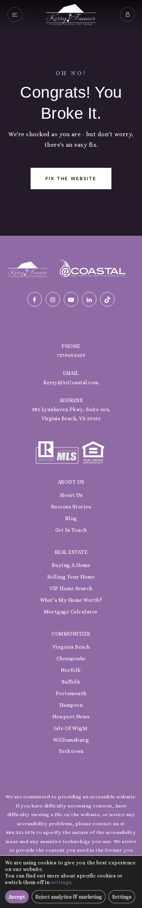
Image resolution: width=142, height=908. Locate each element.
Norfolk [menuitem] (71, 670)
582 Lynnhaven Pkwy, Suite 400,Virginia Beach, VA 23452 (71, 413)
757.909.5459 (71, 355)
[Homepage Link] (70, 14)
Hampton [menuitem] (71, 705)
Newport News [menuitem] (71, 716)
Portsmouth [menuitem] (71, 693)
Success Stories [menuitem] (71, 507)
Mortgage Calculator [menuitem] (71, 612)
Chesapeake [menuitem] (71, 658)
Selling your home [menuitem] (71, 577)
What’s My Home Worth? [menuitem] (71, 600)
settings (61, 882)
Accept (17, 897)
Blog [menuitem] (71, 518)
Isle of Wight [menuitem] (71, 728)
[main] (71, 118)
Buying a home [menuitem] (71, 565)
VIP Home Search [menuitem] (71, 588)
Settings (121, 897)
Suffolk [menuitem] (71, 682)
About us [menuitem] (71, 495)
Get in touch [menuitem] (71, 530)
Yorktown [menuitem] (71, 751)
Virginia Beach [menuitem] (71, 647)
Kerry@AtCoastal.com (71, 382)
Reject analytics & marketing (68, 897)
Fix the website (71, 178)
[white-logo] (27, 268)
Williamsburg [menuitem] (71, 740)
